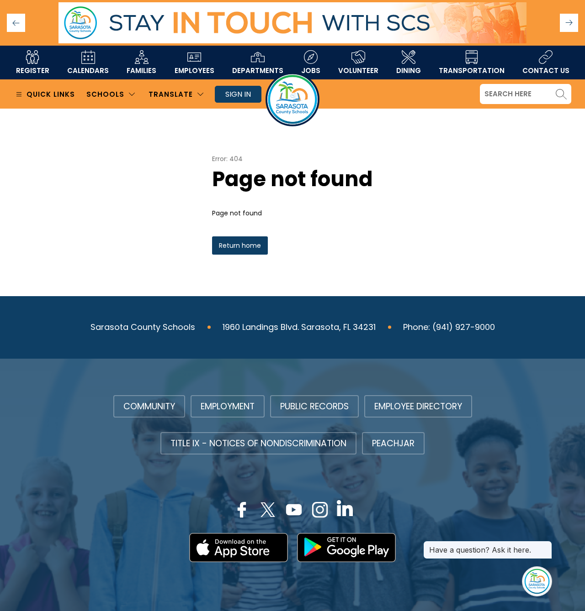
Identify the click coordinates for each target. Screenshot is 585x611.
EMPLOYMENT (228, 406)
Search (561, 94)
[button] (569, 23)
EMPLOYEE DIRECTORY (418, 406)
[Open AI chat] (537, 581)
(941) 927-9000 (463, 327)
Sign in (238, 94)
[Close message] (545, 545)
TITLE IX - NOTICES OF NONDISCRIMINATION (258, 443)
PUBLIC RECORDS (314, 406)
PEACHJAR (393, 443)
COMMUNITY (149, 406)
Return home (240, 245)
